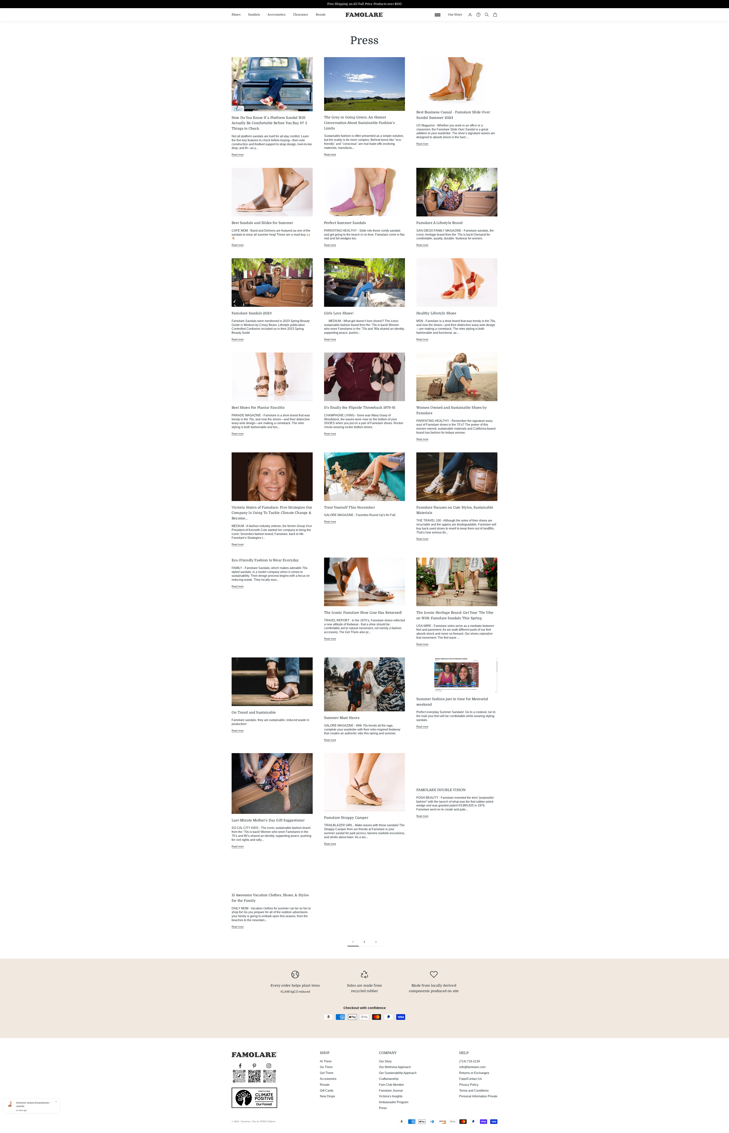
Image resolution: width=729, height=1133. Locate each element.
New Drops (327, 1096)
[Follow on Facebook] (240, 1066)
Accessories (276, 14)
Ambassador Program (393, 1102)
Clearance (300, 14)
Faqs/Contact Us (470, 1078)
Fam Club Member (391, 1084)
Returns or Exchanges (474, 1073)
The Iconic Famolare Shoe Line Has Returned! (363, 613)
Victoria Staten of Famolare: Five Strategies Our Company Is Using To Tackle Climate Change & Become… (272, 513)
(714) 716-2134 (469, 1061)
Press (383, 1108)
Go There (326, 1067)
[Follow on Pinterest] (254, 1066)
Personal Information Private (478, 1096)
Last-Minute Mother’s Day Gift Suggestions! (268, 820)
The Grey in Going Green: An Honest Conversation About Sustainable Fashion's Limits (359, 122)
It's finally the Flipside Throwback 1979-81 (359, 407)
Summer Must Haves (341, 718)
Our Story (455, 14)
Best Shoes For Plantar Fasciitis (258, 407)
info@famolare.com (472, 1067)
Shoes (236, 14)
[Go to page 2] (376, 942)
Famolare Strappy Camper (346, 818)
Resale (321, 14)
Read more (238, 154)
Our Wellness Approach (395, 1067)
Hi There (326, 1061)
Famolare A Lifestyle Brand (439, 223)
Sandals (254, 14)
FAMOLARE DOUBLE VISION (440, 790)
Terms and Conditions (474, 1090)
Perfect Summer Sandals (345, 223)
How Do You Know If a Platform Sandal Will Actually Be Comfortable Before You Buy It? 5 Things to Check (269, 123)
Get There (326, 1073)
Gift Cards (326, 1090)
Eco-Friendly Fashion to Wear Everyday (265, 560)
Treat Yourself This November (349, 507)
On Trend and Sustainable (254, 712)
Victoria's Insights (390, 1096)
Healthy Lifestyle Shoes (436, 313)
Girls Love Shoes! (338, 313)
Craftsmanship (388, 1078)
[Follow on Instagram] (269, 1066)
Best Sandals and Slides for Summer (262, 223)
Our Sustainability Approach (398, 1073)
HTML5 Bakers (267, 1121)
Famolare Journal (391, 1090)
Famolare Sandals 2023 (251, 313)
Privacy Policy (468, 1084)
